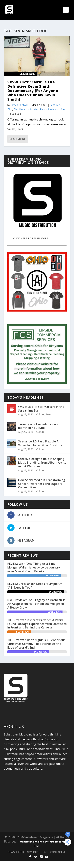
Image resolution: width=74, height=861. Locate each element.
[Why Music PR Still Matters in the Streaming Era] (11, 408)
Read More (18, 139)
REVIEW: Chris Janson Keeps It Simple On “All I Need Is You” (35, 586)
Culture (40, 414)
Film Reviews (21, 109)
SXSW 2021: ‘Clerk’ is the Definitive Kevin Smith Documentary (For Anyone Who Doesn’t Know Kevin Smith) (32, 91)
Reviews (53, 109)
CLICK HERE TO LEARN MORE (30, 238)
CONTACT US (58, 852)
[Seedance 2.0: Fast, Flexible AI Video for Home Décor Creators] (11, 443)
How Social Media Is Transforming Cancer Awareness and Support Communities (41, 483)
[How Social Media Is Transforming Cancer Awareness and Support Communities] (11, 482)
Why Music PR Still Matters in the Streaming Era (41, 408)
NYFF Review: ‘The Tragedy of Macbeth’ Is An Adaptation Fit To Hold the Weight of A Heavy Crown (36, 603)
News (43, 109)
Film (9, 109)
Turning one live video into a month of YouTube (38, 426)
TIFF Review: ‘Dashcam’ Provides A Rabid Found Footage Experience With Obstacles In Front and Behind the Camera (37, 624)
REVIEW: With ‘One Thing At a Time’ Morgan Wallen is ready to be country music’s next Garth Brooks (33, 567)
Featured (55, 105)
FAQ (45, 852)
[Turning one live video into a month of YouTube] (11, 426)
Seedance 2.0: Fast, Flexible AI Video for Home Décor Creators (40, 443)
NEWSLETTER (16, 852)
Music (49, 414)
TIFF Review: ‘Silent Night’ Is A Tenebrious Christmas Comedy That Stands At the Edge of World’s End (36, 643)
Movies (34, 109)
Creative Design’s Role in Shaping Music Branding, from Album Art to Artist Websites (42, 462)
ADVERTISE (33, 852)
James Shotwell (20, 105)
